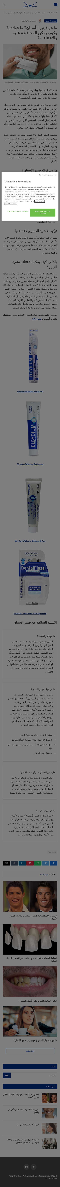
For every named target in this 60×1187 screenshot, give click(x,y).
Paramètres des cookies (18, 211)
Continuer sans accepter (47, 175)
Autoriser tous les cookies (43, 212)
